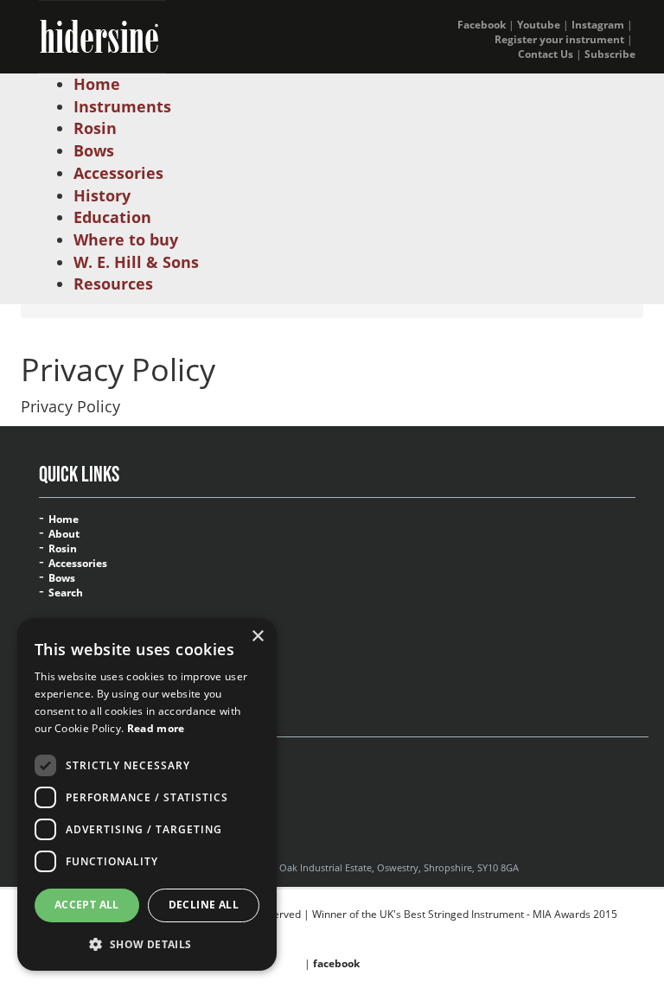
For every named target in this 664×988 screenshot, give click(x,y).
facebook (336, 963)
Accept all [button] (86, 904)
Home (63, 519)
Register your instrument (559, 39)
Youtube (538, 24)
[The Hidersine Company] (102, 34)
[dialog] (147, 794)
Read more (156, 728)
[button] (147, 943)
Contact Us (545, 54)
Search (65, 593)
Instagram (597, 24)
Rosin (62, 549)
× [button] (257, 636)
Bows (61, 578)
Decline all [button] (204, 904)
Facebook (481, 24)
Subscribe (609, 54)
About (64, 534)
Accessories (77, 564)
